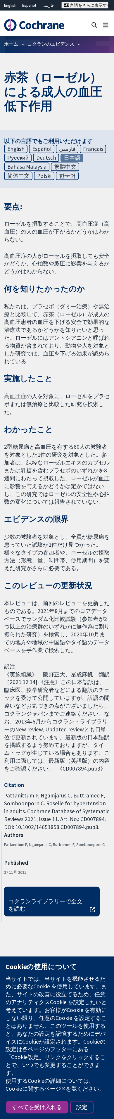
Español (29, 5)
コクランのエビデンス (50, 44)
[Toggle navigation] (105, 24)
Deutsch (46, 157)
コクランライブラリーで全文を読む (45, 905)
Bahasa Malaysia (26, 166)
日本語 (72, 157)
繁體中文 (65, 166)
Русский (18, 157)
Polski (44, 175)
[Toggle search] (94, 24)
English (10, 5)
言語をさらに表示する (88, 5)
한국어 (67, 175)
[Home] (34, 25)
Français (93, 148)
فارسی (48, 5)
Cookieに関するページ (33, 1088)
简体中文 (18, 175)
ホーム (11, 44)
